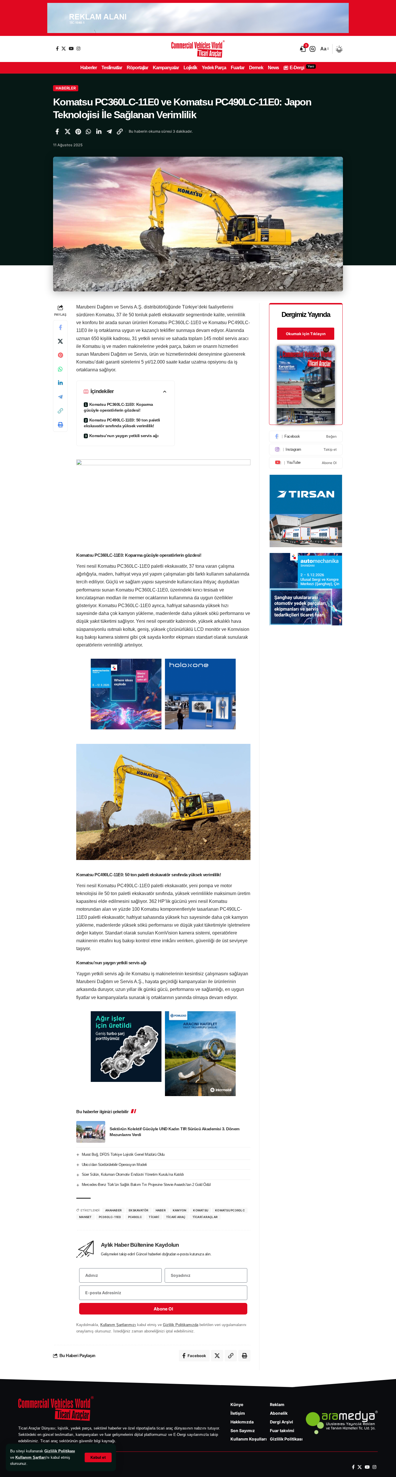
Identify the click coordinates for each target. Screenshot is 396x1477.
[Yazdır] (60, 425)
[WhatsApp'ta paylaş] (88, 131)
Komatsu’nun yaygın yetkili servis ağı (124, 435)
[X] (63, 48)
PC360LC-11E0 (110, 1217)
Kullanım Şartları (30, 1457)
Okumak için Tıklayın (306, 333)
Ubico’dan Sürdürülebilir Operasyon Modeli (114, 1164)
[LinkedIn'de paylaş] (99, 131)
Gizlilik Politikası (59, 1451)
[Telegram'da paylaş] (109, 131)
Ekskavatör (139, 1210)
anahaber (113, 1210)
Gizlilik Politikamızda (180, 1325)
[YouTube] (71, 48)
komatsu (200, 1210)
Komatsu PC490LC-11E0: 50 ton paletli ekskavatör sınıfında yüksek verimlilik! (122, 423)
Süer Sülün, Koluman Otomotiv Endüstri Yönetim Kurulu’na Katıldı (133, 1174)
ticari (154, 1217)
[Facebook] (57, 48)
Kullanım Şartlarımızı (118, 1325)
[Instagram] (78, 48)
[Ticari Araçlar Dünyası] (198, 49)
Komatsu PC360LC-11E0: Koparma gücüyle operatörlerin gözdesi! (118, 407)
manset (85, 1217)
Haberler (66, 88)
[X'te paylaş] (67, 131)
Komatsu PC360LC (230, 1210)
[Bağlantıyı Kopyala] (120, 131)
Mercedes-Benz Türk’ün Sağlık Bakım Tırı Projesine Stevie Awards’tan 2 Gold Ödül (146, 1184)
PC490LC (135, 1217)
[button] (98, 1457)
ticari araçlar (205, 1217)
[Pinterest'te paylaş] (78, 131)
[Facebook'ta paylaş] (57, 131)
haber (161, 1210)
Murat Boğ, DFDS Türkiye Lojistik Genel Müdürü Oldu (123, 1154)
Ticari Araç (176, 1217)
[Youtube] (306, 462)
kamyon (179, 1210)
